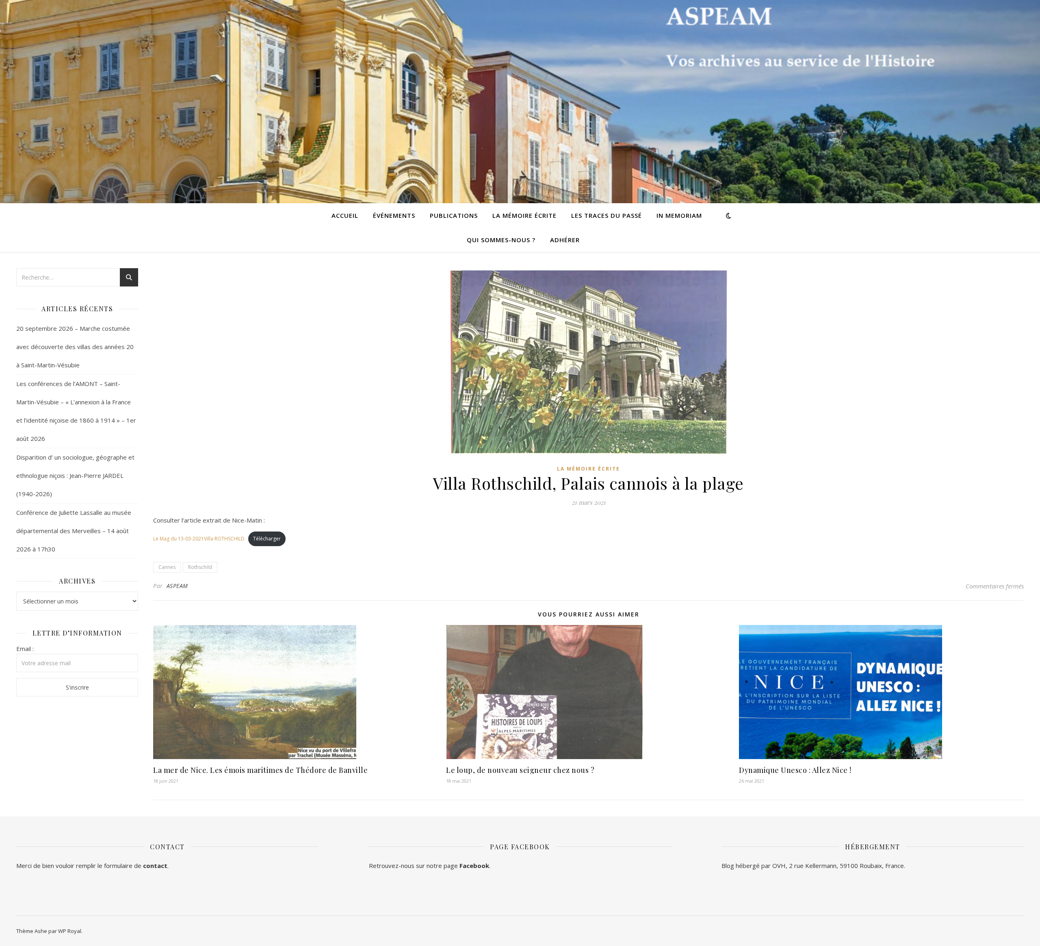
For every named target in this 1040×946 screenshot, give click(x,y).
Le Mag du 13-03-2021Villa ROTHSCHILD (199, 538)
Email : (25, 648)
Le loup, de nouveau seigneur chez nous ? (520, 770)
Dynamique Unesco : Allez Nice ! (795, 770)
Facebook (474, 865)
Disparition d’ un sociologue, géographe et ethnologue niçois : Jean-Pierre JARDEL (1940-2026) (75, 475)
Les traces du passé (606, 215)
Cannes (167, 567)
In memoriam (679, 215)
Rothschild (200, 567)
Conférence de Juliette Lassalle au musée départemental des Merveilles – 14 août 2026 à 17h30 (73, 530)
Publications (454, 215)
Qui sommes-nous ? (501, 240)
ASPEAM (177, 586)
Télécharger (267, 538)
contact (155, 865)
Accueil (345, 215)
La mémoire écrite (524, 215)
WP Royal (69, 931)
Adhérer (565, 240)
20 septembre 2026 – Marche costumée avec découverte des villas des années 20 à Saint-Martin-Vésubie (75, 346)
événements (394, 215)
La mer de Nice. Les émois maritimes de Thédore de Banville (260, 770)
